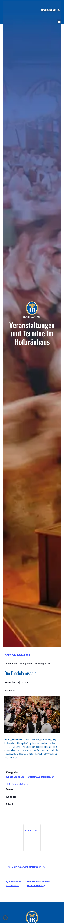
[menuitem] (58, 9)
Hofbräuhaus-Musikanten (40, 776)
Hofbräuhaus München (18, 784)
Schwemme (32, 830)
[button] (59, 21)
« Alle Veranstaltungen (17, 654)
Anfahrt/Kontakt (48, 10)
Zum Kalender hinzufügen (26, 867)
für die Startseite (15, 776)
